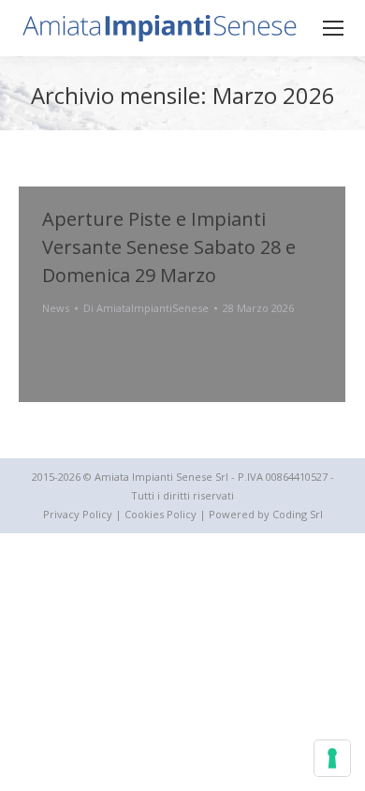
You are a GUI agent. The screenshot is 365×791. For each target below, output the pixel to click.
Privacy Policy (77, 514)
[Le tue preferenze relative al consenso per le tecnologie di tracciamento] (332, 758)
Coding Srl (297, 514)
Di (146, 308)
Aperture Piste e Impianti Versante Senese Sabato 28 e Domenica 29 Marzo (169, 247)
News (55, 308)
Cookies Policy (160, 514)
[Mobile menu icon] (333, 28)
